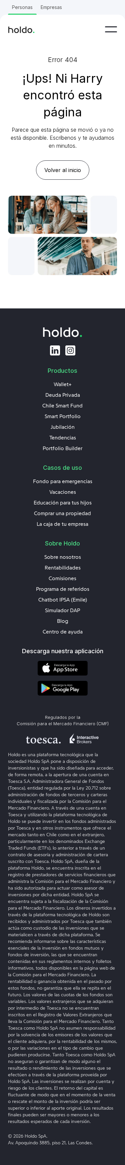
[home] (21, 29)
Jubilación (63, 427)
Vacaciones (62, 492)
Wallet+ (63, 384)
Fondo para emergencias (62, 481)
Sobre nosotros (62, 557)
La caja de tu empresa (62, 524)
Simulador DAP (62, 610)
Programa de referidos (62, 589)
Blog (62, 621)
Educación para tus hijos (63, 502)
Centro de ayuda (63, 632)
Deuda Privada (62, 395)
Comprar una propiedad (62, 513)
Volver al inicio (62, 170)
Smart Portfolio (63, 416)
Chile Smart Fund (62, 405)
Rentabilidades (63, 567)
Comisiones (62, 578)
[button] (111, 29)
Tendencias (62, 437)
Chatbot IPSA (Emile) (62, 600)
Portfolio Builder (62, 448)
